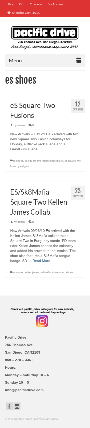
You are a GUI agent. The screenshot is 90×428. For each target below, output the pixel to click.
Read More (41, 261)
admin (21, 125)
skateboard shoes (62, 272)
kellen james (32, 272)
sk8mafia (45, 272)
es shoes (18, 160)
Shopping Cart (26, 13)
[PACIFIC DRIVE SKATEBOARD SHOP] (45, 37)
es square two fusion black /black (44, 160)
